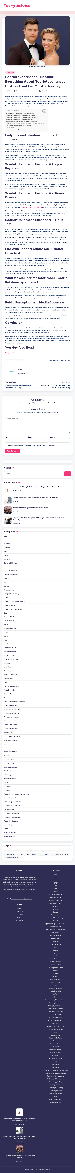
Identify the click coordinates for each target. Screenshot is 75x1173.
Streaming (7, 775)
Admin (21, 369)
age (5, 536)
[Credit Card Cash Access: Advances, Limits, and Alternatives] (8, 500)
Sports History (9, 763)
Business (7, 559)
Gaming (6, 636)
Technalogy (8, 786)
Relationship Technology (12, 736)
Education (7, 613)
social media (8, 748)
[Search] (67, 473)
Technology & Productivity (13, 805)
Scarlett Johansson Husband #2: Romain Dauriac (22, 117)
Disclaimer (19, 914)
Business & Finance (10, 563)
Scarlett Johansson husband (32, 207)
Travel (6, 829)
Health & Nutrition (10, 648)
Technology (8, 790)
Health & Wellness (10, 651)
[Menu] (71, 5)
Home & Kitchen (9, 655)
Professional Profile (10, 721)
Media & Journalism (10, 675)
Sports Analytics (9, 759)
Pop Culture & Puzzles (11, 713)
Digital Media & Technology (13, 609)
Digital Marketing (10, 605)
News (6, 698)
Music (6, 682)
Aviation (7, 544)
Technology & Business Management (16, 794)
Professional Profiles (10, 725)
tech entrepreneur (63, 851)
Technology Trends (10, 825)
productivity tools (50, 851)
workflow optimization (11, 857)
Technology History (10, 809)
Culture (6, 586)
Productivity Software (11, 717)
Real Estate (8, 732)
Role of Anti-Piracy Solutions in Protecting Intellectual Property (36, 487)
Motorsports (8, 678)
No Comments (33, 91)
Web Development (10, 832)
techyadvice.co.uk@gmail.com (21, 899)
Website (52, 437)
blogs (6, 555)
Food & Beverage (10, 628)
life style (7, 663)
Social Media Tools (10, 752)
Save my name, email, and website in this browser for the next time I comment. (31, 445)
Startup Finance (9, 771)
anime (6, 540)
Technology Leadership (12, 817)
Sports (6, 755)
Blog (5, 551)
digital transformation (11, 851)
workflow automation (62, 854)
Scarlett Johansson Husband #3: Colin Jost (20, 119)
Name (7, 437)
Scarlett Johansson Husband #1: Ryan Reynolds (21, 115)
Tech (6, 782)
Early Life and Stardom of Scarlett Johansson (20, 113)
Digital (6, 598)
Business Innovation (10, 567)
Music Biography (9, 690)
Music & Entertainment (11, 686)
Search (7, 468)
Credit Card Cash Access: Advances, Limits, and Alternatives (35, 498)
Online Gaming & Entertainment (14, 702)
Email (30, 437)
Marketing (7, 671)
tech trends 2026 (48, 854)
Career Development (11, 575)
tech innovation (9, 854)
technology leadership (33, 854)
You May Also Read (13, 130)
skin (5, 744)
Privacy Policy (19, 917)
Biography (10, 72)
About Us (19, 911)
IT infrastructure (37, 851)
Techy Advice (9, 353)
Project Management (11, 728)
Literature (7, 667)
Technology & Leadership (12, 802)
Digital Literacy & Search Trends (14, 601)
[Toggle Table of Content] (43, 111)
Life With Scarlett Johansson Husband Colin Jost (22, 121)
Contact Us (19, 920)
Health (6, 644)
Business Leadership (11, 571)
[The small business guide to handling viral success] (8, 510)
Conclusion (10, 127)
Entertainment (9, 621)
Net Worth (7, 694)
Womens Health (9, 836)
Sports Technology (10, 767)
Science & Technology (11, 740)
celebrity (7, 578)
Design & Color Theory (11, 594)
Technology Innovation (11, 813)
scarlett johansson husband (14, 360)
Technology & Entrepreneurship (14, 798)
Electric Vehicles (9, 617)
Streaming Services (10, 779)
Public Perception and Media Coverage (19, 125)
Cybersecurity (9, 590)
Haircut (6, 640)
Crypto (6, 582)
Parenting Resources (11, 705)
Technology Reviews (11, 821)
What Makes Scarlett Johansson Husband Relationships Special (26, 123)
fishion (6, 625)
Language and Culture (11, 659)
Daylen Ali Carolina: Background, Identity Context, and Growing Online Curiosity (39, 519)
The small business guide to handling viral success (31, 508)
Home (19, 908)
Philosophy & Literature (12, 709)
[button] (22, 373)
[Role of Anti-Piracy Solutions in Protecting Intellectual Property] (8, 490)
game (6, 632)
